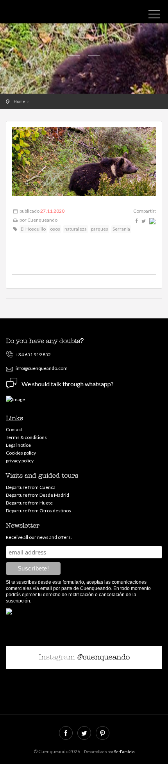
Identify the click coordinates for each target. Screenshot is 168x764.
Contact (14, 429)
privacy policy (20, 461)
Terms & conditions (26, 437)
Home (19, 101)
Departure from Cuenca (30, 487)
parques (99, 229)
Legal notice (18, 445)
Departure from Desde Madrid (37, 495)
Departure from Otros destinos (38, 510)
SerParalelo (124, 751)
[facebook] (136, 221)
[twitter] (144, 221)
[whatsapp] (151, 221)
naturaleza (75, 229)
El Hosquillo (33, 229)
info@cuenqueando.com (42, 368)
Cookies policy (21, 453)
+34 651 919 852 (33, 354)
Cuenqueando (41, 14)
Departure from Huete (29, 503)
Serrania (121, 229)
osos (55, 229)
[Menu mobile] (154, 15)
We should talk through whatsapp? (67, 383)
